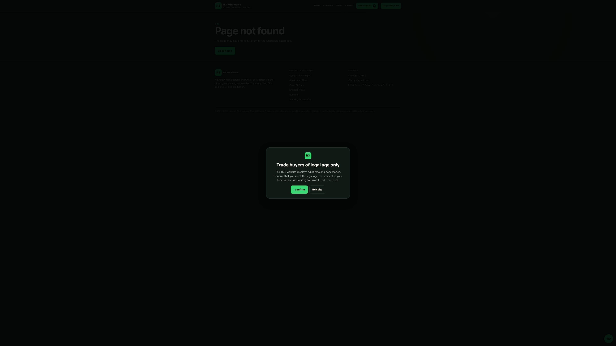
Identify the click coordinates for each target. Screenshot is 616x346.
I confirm (299, 189)
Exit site (317, 189)
